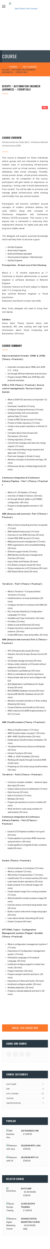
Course (13, 67)
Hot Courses (30, 67)
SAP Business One (30, 1131)
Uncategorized (13, 1103)
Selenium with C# (29, 1157)
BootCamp (11, 1084)
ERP (8, 1089)
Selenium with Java (31, 1146)
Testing (9, 1098)
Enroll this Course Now (25, 1028)
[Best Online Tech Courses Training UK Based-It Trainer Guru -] (25, 6)
